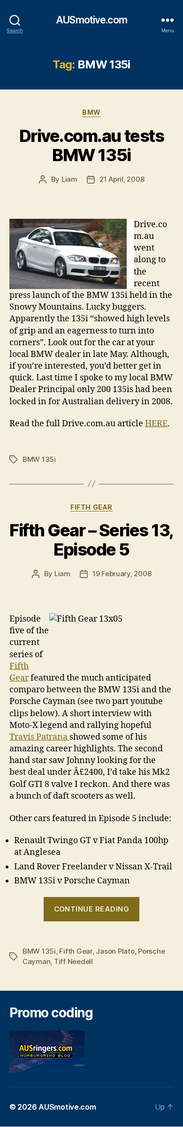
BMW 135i (39, 459)
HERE (156, 423)
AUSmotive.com (91, 20)
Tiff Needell (73, 961)
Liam (69, 179)
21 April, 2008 (121, 179)
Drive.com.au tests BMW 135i (91, 145)
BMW (91, 112)
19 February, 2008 (122, 573)
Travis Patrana (39, 737)
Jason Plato (115, 951)
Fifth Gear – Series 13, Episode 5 (91, 540)
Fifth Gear (91, 507)
